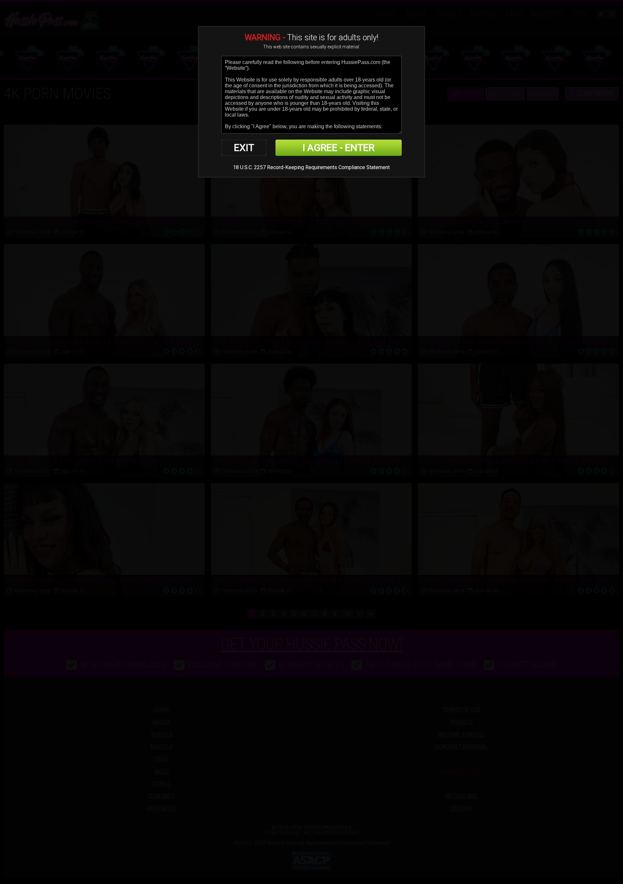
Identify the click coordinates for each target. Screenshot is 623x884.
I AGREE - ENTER (338, 147)
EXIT (244, 147)
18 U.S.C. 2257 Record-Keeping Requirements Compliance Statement (311, 167)
